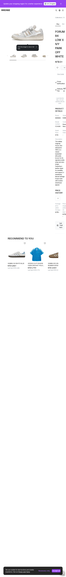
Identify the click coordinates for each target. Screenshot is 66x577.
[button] (59, 10)
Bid (63, 24)
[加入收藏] (57, 67)
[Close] (36, 47)
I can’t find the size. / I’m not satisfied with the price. (59, 100)
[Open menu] (62, 10)
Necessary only (44, 571)
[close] (61, 3)
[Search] (56, 10)
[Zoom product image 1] (27, 32)
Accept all (56, 571)
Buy (58, 24)
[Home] (5, 10)
